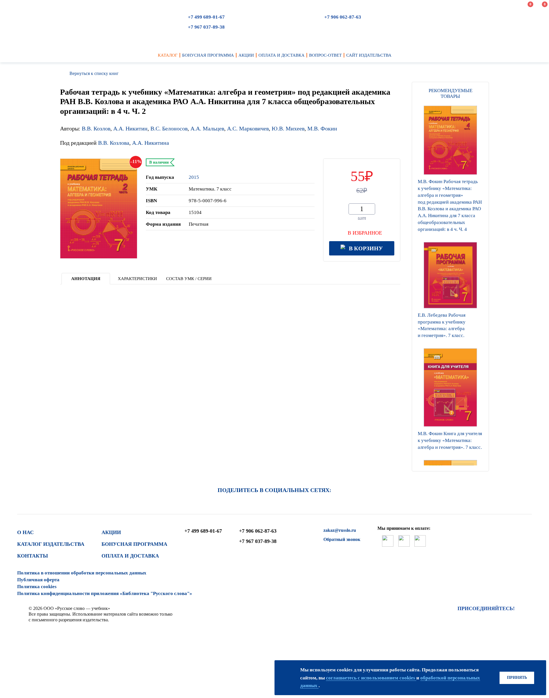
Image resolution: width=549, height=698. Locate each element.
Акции (111, 532)
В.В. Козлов (96, 128)
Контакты (32, 556)
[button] (450, 464)
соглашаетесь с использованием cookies (371, 678)
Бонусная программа (134, 544)
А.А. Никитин (130, 128)
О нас (25, 532)
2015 (194, 177)
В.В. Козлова (113, 143)
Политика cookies (37, 586)
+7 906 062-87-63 (342, 17)
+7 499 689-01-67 (206, 17)
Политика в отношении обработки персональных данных (81, 573)
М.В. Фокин (322, 128)
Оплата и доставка (130, 556)
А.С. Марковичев (248, 128)
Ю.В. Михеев (288, 128)
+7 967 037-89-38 (206, 27)
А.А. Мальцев (207, 128)
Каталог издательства (50, 544)
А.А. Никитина (150, 143)
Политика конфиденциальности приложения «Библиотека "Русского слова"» (104, 593)
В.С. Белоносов (169, 128)
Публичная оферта (38, 579)
